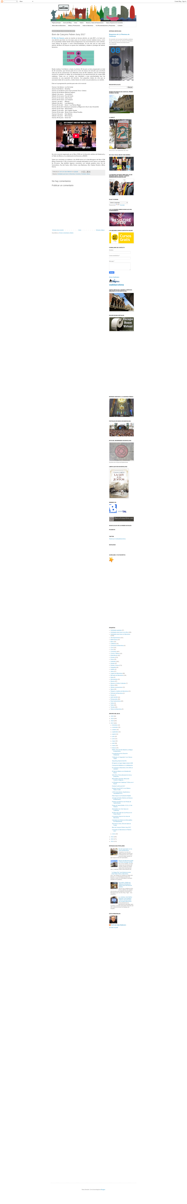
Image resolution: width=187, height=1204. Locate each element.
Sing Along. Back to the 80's (119, 761)
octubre (114, 729)
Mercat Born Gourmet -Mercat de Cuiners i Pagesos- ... (120, 779)
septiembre (115, 732)
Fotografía (113, 667)
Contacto (120, 25)
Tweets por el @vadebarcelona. (117, 539)
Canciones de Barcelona (117, 645)
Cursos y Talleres (115, 653)
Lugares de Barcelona (116, 673)
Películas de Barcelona (117, 693)
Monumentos (114, 679)
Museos (113, 681)
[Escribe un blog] (84, 172)
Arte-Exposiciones (115, 637)
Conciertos (78, 174)
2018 (112, 720)
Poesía (112, 695)
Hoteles (113, 669)
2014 (112, 841)
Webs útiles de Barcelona (59, 25)
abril (113, 743)
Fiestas (112, 663)
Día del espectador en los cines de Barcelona (125, 849)
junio (113, 738)
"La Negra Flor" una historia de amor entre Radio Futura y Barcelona (121, 873)
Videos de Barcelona (116, 709)
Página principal (56, 22)
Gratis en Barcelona (88, 25)
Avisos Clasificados (114, 277)
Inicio (79, 230)
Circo (112, 649)
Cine (112, 647)
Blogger (103, 1189)
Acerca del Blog (67, 22)
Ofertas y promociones (116, 687)
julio (113, 736)
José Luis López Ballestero (118, 925)
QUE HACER (114, 697)
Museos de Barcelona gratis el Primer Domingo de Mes (126, 861)
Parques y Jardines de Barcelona (119, 691)
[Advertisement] (78, 250)
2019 (112, 718)
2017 (112, 723)
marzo (114, 745)
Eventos (113, 657)
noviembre (115, 727)
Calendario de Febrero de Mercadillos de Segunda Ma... (122, 820)
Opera (112, 689)
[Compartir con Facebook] (88, 172)
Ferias (112, 659)
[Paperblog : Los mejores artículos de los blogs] (122, 512)
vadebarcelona (116, 285)
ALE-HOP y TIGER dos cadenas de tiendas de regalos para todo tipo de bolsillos (125, 885)
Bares (112, 641)
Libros (112, 671)
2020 (112, 716)
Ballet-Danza (114, 639)
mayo (113, 741)
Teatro (112, 705)
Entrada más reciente (58, 230)
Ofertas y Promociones (74, 25)
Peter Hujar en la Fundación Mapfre (121, 795)
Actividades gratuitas (116, 630)
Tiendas (113, 707)
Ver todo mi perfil (113, 927)
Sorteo (112, 703)
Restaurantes (114, 699)
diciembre (115, 725)
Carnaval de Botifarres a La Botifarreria (122, 765)
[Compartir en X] (86, 172)
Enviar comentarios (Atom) (66, 233)
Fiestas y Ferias (115, 665)
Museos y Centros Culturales (118, 683)
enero (114, 834)
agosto (114, 734)
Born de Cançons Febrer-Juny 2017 (121, 827)
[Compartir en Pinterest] (90, 172)
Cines (75, 22)
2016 (112, 837)
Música (88, 174)
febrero (114, 748)
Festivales (83, 174)
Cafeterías (113, 643)
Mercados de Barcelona (117, 675)
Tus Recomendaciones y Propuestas (105, 25)
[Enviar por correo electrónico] (82, 172)
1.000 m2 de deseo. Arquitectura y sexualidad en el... (121, 792)
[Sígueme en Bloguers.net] (113, 512)
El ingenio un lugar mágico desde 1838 (122, 763)
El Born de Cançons (58, 38)
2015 (112, 839)
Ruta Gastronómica (116, 701)
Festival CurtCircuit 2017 (118, 786)
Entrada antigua (100, 230)
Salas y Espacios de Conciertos (114, 22)
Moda (112, 677)
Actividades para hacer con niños (119, 632)
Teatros (82, 22)
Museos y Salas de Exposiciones (95, 22)
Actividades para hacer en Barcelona (66, 174)
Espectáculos (114, 655)
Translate (122, 205)
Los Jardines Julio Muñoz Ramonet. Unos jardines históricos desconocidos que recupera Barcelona (125, 899)
